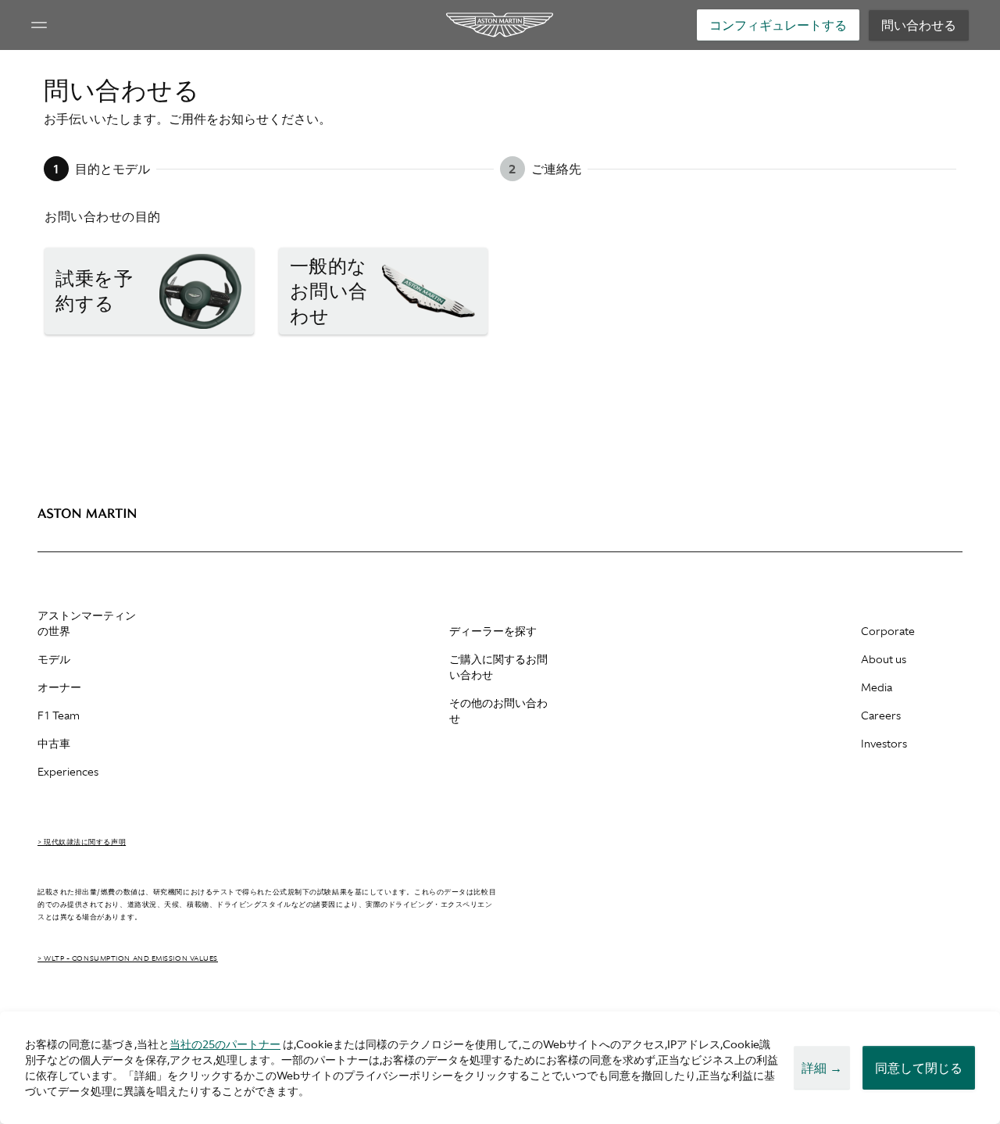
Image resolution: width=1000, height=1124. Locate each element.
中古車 (54, 744)
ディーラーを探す (493, 631)
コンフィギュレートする (778, 25)
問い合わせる (918, 25)
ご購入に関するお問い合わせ (498, 667)
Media (876, 687)
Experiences (68, 772)
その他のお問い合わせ (498, 711)
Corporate (888, 631)
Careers (881, 715)
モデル (54, 659)
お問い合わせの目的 (103, 216)
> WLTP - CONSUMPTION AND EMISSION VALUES (128, 958)
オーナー (59, 687)
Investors (884, 744)
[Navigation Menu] (39, 25)
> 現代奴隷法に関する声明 (82, 842)
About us (883, 659)
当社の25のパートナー (225, 1044)
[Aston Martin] (500, 25)
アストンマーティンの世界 (87, 623)
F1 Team (59, 715)
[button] (149, 291)
